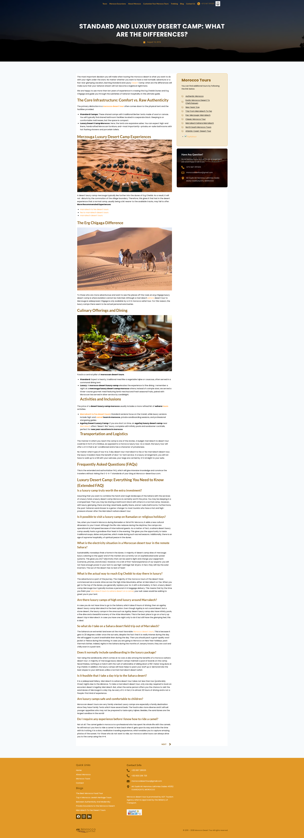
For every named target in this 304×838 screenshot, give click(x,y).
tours (165, 406)
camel (99, 417)
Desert (135, 82)
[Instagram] (83, 816)
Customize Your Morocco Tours (156, 4)
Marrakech (85, 426)
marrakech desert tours (91, 215)
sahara (151, 298)
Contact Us (190, 4)
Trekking (174, 4)
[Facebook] (78, 816)
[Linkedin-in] (89, 816)
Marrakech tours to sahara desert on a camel (112, 591)
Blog (182, 4)
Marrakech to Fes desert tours (95, 414)
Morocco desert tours (143, 631)
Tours (105, 4)
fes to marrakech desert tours (94, 212)
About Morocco (134, 4)
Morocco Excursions (117, 4)
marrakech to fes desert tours (94, 209)
